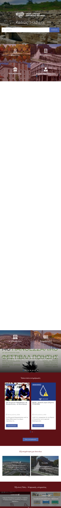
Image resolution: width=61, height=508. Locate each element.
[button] (23, 370)
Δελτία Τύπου (10, 384)
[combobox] (25, 29)
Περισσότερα (12, 425)
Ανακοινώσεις (37, 384)
